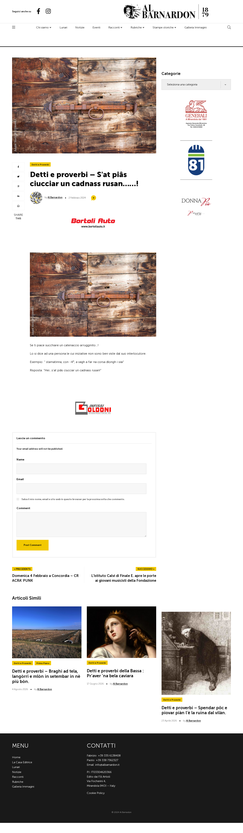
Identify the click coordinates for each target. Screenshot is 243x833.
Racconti (114, 27)
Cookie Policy (96, 793)
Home (16, 757)
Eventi (96, 27)
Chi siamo (42, 27)
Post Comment (32, 545)
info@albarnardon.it (107, 764)
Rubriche (136, 27)
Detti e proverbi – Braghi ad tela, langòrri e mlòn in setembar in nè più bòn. (46, 676)
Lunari (63, 27)
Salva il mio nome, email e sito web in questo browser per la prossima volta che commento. (73, 499)
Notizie (79, 27)
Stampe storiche (163, 27)
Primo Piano (42, 663)
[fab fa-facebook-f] (37, 11)
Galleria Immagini (195, 27)
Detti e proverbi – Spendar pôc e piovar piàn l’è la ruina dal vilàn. (194, 710)
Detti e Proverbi (40, 164)
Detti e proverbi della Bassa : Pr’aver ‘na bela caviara (115, 673)
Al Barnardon (55, 197)
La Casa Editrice (22, 762)
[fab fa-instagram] (47, 11)
